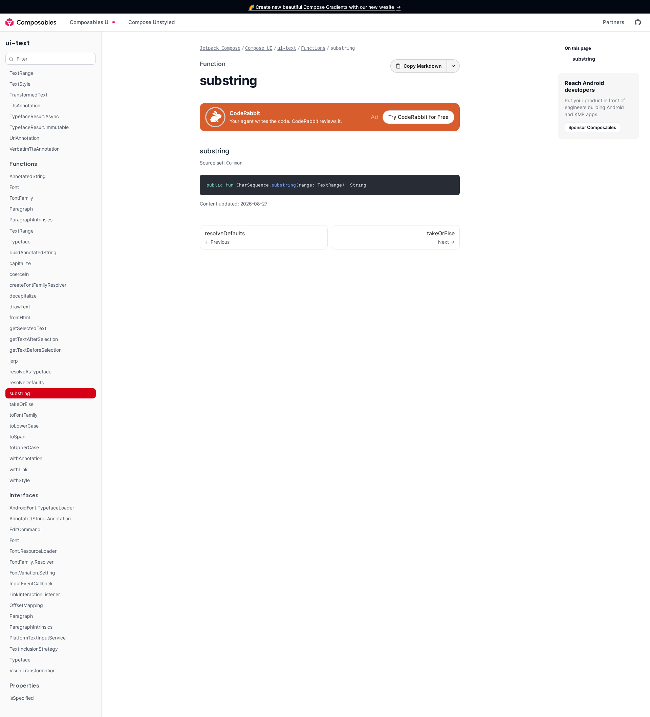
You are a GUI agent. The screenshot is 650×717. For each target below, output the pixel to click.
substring (214, 151)
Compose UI (258, 48)
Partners (613, 22)
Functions (313, 48)
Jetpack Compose (220, 48)
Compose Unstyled (151, 22)
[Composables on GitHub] (638, 22)
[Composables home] (30, 22)
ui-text (17, 42)
